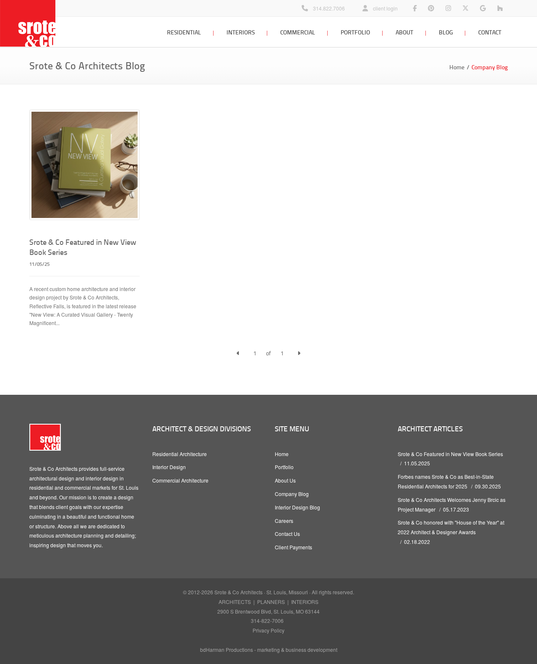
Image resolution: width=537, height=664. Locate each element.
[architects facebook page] (415, 8)
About (404, 32)
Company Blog (292, 493)
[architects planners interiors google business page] (483, 8)
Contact (489, 32)
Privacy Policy (268, 630)
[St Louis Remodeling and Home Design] (500, 8)
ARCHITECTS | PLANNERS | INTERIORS (268, 601)
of (268, 353)
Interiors (241, 32)
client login (385, 8)
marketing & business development (297, 649)
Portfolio (355, 32)
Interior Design (169, 466)
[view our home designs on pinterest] (431, 8)
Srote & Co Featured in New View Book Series (450, 453)
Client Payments (293, 547)
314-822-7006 (267, 620)
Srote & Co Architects (238, 592)
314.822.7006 (329, 8)
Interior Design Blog (297, 507)
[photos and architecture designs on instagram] (448, 8)
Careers (284, 520)
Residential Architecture (179, 453)
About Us (285, 480)
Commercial (297, 32)
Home (456, 67)
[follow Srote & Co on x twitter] (465, 8)
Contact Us (287, 533)
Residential (184, 32)
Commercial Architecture (180, 480)
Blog (446, 32)
